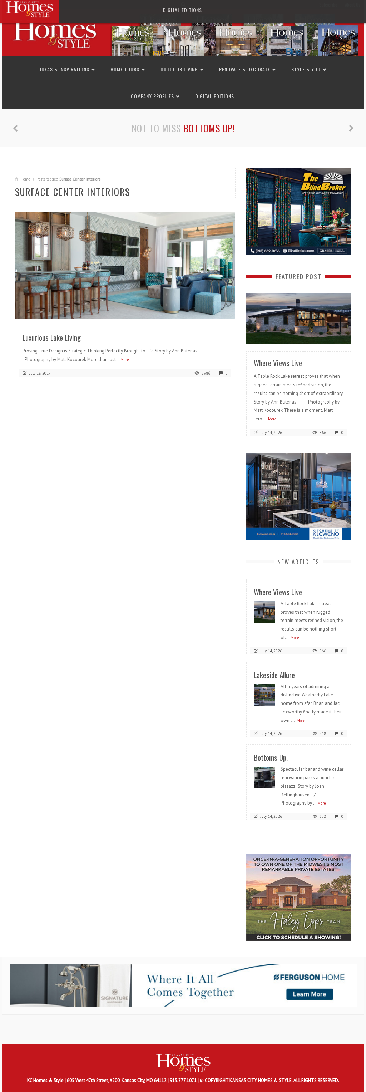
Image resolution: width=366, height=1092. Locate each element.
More (272, 418)
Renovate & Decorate (244, 69)
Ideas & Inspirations (64, 69)
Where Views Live (278, 362)
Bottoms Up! (209, 128)
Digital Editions (214, 96)
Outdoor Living (179, 69)
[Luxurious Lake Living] (125, 265)
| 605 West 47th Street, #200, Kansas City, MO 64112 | (117, 1080)
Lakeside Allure (274, 674)
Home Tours (124, 69)
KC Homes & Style (46, 1080)
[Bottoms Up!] (264, 777)
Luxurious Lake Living (52, 337)
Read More (215, 310)
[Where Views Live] (298, 318)
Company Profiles (152, 96)
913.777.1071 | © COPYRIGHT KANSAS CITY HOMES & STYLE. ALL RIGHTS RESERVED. (254, 1080)
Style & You (306, 69)
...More (123, 359)
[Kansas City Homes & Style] (183, 32)
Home (25, 179)
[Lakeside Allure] (264, 694)
